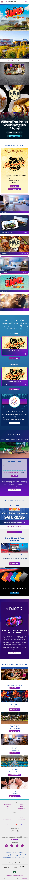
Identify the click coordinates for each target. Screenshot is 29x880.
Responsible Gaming (7, 804)
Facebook (6, 824)
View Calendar (14, 423)
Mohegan (7, 810)
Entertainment (21, 814)
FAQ (7, 808)
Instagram (24, 824)
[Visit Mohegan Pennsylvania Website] (14, 867)
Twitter (12, 824)
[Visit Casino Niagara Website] (14, 872)
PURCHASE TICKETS (14, 189)
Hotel (7, 814)
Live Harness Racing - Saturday (10, 465)
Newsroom (21, 806)
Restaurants (21, 815)
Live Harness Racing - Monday (11, 469)
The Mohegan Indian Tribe (21, 808)
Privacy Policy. (24, 878)
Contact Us (7, 806)
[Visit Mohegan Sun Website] (6, 867)
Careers (21, 804)
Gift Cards (21, 817)
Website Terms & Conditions (10, 875)
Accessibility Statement (19, 875)
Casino (8, 817)
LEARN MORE (14, 186)
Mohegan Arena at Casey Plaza (7, 819)
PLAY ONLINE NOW (14, 652)
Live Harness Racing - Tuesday (11, 472)
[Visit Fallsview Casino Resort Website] (22, 867)
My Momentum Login (21, 819)
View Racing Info (14, 489)
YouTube (18, 824)
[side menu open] (2, 2)
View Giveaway (14, 563)
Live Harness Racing (8, 815)
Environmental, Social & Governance (21, 810)
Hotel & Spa (19, 328)
